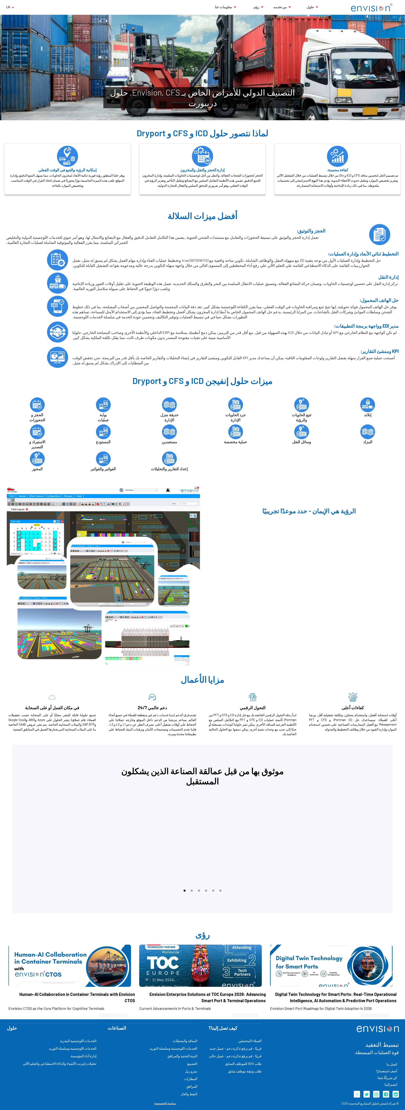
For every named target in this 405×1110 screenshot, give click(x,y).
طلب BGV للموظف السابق (243, 1063)
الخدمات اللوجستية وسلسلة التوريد (173, 1048)
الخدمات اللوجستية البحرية (78, 1041)
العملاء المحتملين (250, 1041)
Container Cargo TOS (375, 1015)
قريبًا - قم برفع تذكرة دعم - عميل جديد (235, 1048)
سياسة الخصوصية (165, 1103)
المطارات (190, 1079)
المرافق (191, 1086)
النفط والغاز (189, 1094)
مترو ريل (191, 1071)
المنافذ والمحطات (185, 1041)
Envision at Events (245, 1015)
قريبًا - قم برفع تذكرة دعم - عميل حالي (235, 1056)
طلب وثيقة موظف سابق (245, 1071)
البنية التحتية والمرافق (182, 1056)
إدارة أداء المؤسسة (83, 1056)
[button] (309, 7)
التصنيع (192, 1063)
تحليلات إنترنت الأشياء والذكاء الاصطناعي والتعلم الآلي (59, 1063)
